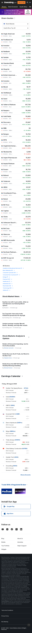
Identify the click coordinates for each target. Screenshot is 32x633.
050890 (12, 396)
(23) (6, 283)
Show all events (26, 475)
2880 (12, 405)
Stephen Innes (8, 358)
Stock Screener (13, 7)
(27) (10, 274)
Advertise (20, 542)
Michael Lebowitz (8, 348)
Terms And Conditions (7, 610)
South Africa (23, 7)
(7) (5, 277)
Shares (4, 7)
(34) (9, 272)
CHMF (17, 414)
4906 (16, 457)
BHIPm (20, 422)
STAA (26, 388)
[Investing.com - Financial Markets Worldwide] (10, 2)
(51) (8, 270)
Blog (2, 538)
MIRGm (12, 431)
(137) (6, 279)
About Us (20, 538)
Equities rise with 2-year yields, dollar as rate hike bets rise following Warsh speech (15, 303)
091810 (17, 440)
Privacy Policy (5, 616)
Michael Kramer (8, 368)
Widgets (3, 549)
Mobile (3, 542)
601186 (24, 448)
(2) (12, 268)
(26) (7, 288)
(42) (7, 285)
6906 (15, 466)
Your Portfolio (5, 545)
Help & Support (21, 545)
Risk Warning (4, 621)
